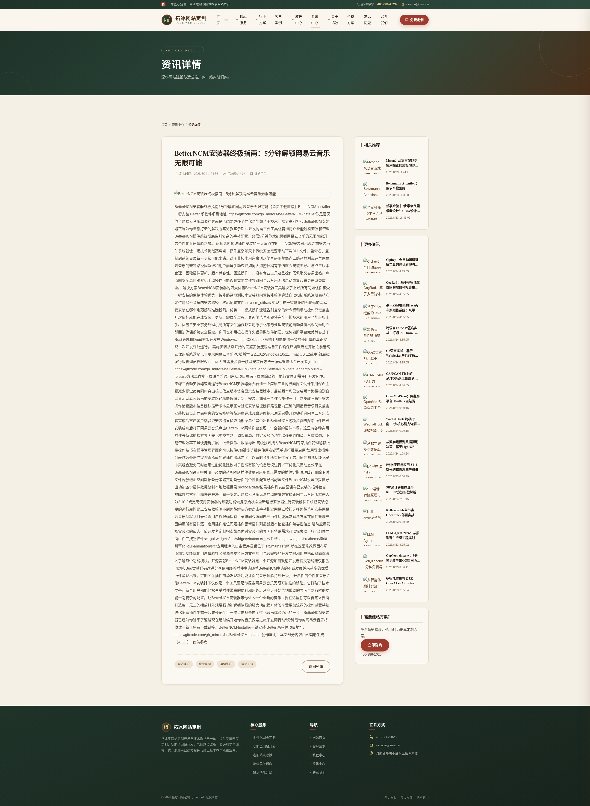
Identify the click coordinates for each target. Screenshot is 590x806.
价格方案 (350, 20)
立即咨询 (375, 645)
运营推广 (226, 664)
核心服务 (243, 20)
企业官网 (205, 664)
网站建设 (184, 664)
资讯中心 (314, 20)
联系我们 (384, 20)
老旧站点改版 (262, 755)
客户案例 (278, 20)
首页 (222, 20)
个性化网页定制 (264, 737)
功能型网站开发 (264, 746)
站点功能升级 (262, 772)
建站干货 (247, 664)
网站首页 (319, 737)
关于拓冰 (334, 20)
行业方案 (262, 20)
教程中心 (298, 20)
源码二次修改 (262, 763)
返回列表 (316, 666)
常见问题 (367, 20)
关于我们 (390, 797)
